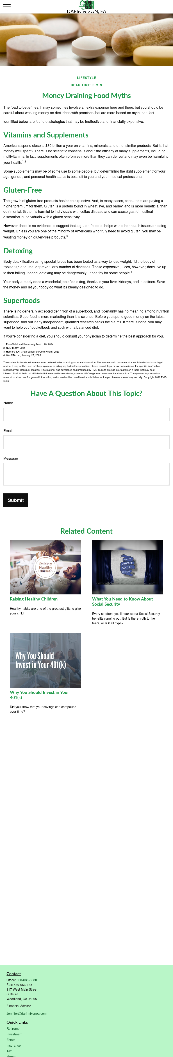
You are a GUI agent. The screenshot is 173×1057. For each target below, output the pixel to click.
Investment (14, 1034)
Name (8, 402)
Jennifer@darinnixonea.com (27, 1013)
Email (8, 430)
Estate (11, 1039)
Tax (9, 1051)
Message (10, 458)
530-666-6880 (27, 980)
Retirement (14, 1028)
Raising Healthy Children (34, 599)
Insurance (14, 1045)
